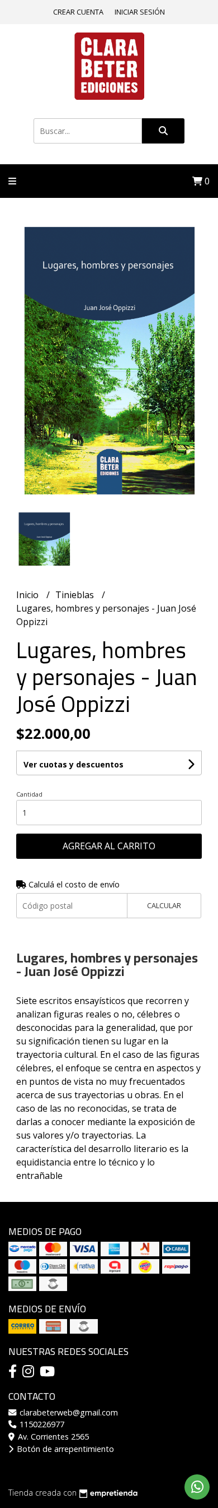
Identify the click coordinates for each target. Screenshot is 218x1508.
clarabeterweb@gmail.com (67, 1412)
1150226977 (40, 1424)
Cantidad (29, 794)
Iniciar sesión (140, 12)
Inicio (28, 595)
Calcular (164, 905)
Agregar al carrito (109, 846)
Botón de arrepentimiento (64, 1449)
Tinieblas (75, 595)
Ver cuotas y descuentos (73, 764)
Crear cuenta (78, 12)
